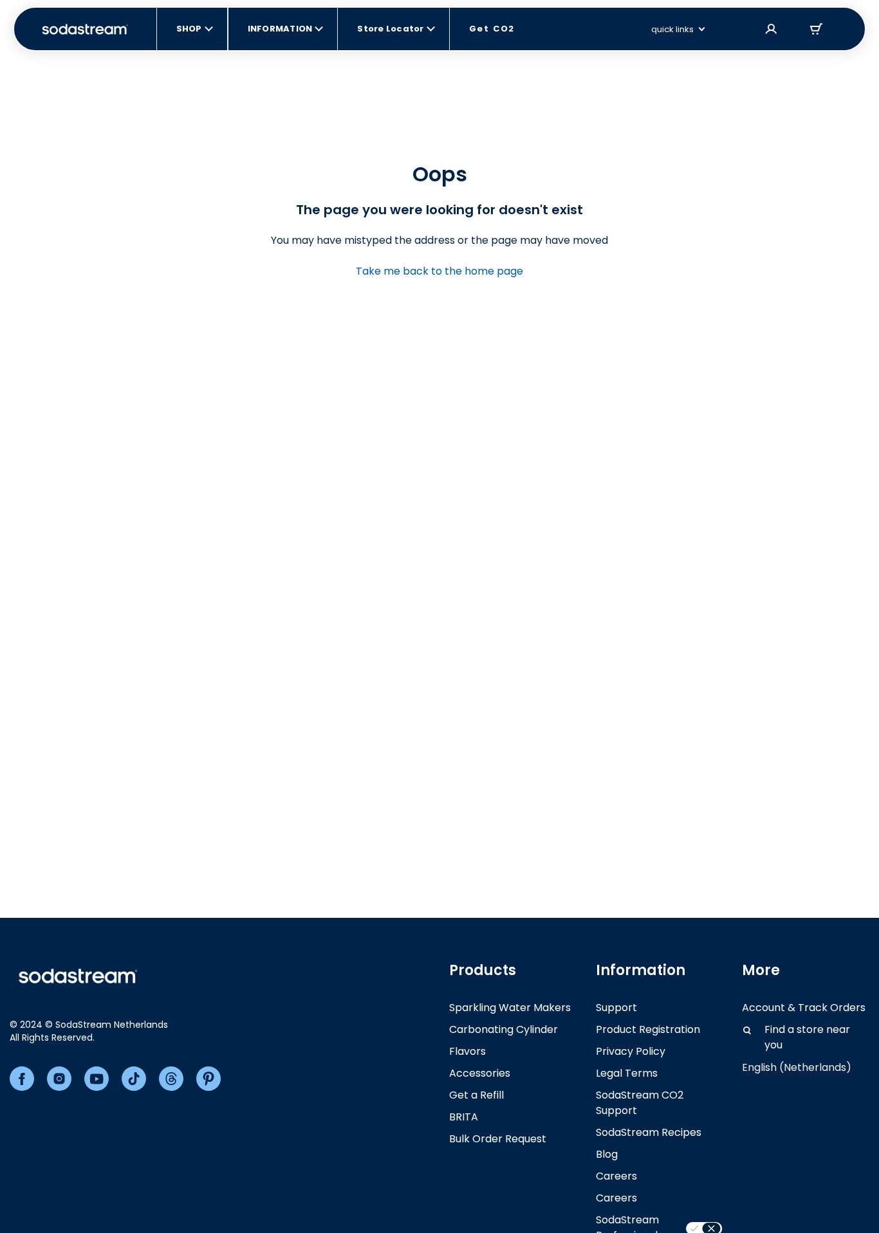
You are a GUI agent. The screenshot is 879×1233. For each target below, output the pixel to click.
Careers (616, 1176)
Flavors (467, 1051)
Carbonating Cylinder (503, 1029)
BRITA (463, 1117)
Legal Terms (627, 1073)
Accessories (479, 1073)
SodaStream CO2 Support (639, 1103)
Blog (607, 1154)
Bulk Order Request (497, 1138)
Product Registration (648, 1029)
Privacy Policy (630, 1051)
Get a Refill (476, 1095)
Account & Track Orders (803, 1007)
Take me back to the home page (439, 271)
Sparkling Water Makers (510, 1007)
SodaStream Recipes (648, 1132)
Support (616, 1007)
